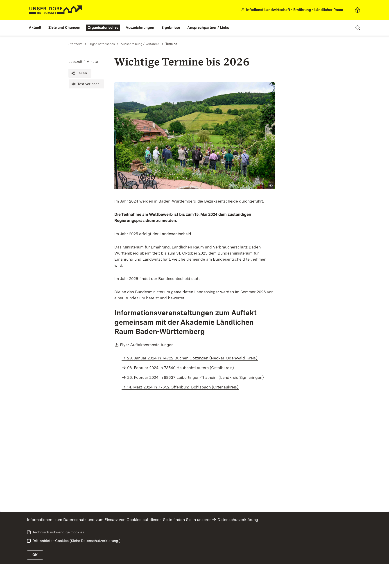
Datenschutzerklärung (237, 519)
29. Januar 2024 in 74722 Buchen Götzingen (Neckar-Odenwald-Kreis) (192, 358)
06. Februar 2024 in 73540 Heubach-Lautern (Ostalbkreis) (180, 367)
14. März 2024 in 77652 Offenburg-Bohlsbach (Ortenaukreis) (182, 387)
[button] (79, 73)
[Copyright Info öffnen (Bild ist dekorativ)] (271, 185)
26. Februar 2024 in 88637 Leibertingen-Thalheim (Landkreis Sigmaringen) (195, 377)
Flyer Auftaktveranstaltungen (147, 344)
